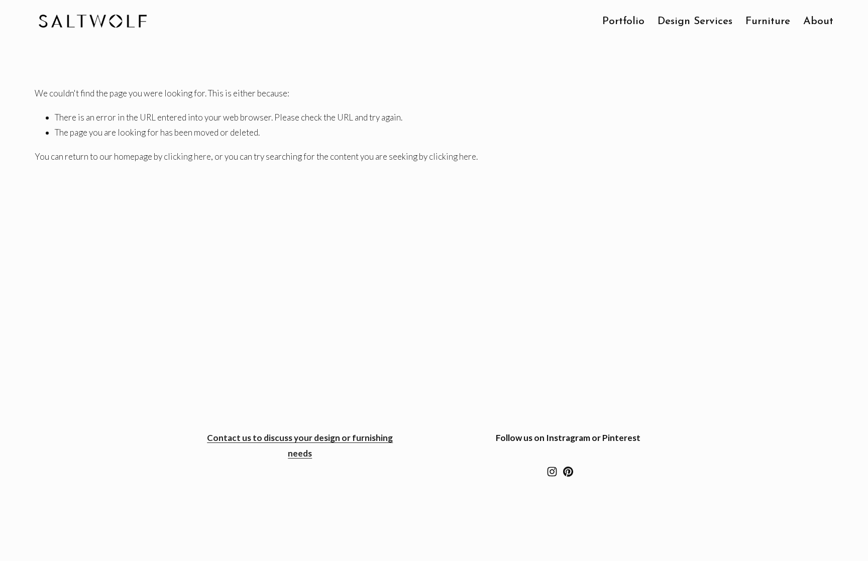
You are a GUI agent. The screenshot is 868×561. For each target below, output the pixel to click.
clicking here (187, 156)
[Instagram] (552, 472)
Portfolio (623, 21)
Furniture (767, 21)
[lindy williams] (584, 472)
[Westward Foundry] (568, 472)
